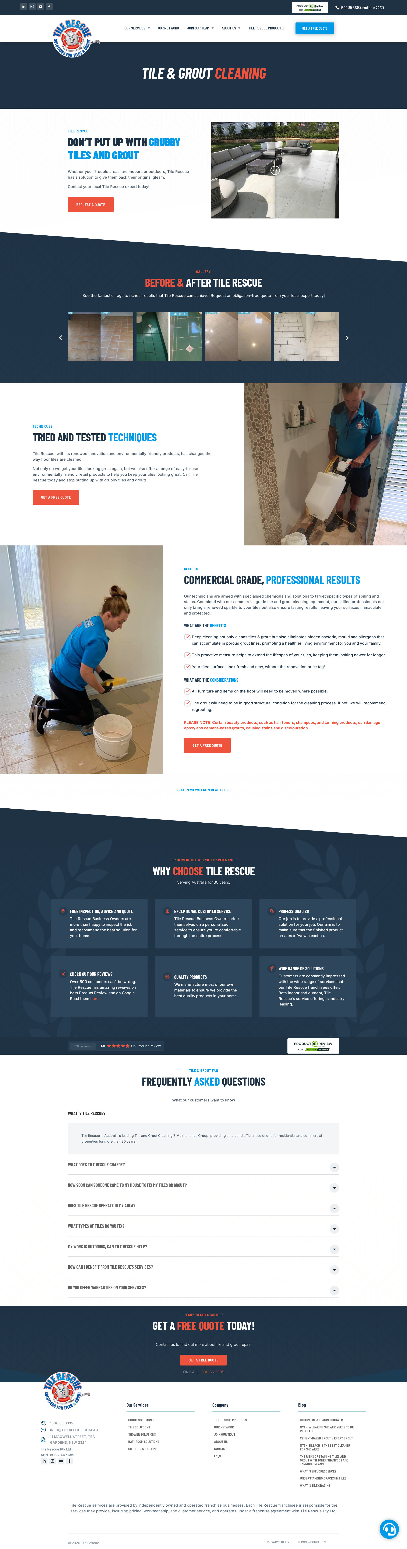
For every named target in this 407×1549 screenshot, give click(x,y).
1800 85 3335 (212, 1372)
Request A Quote (90, 204)
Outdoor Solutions (142, 1449)
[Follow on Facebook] (49, 6)
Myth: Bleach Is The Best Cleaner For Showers (325, 1447)
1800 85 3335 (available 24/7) (362, 7)
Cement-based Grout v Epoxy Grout (326, 1438)
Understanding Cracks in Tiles (323, 1478)
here (94, 998)
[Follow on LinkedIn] (23, 6)
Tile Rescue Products (266, 28)
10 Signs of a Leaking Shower (321, 1420)
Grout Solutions (140, 1420)
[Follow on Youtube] (40, 6)
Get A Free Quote (315, 28)
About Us (229, 28)
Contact (220, 1449)
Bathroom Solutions (143, 1441)
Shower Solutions (142, 1434)
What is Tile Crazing (315, 1485)
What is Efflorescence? (318, 1471)
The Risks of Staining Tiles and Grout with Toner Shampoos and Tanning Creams (324, 1460)
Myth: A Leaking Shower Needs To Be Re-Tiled (327, 1429)
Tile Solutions (139, 1427)
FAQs (217, 1456)
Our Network (168, 28)
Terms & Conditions (312, 1542)
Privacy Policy (278, 1542)
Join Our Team (198, 28)
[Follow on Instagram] (32, 6)
